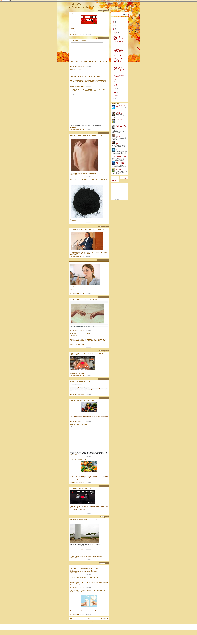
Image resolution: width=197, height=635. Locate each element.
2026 (114, 19)
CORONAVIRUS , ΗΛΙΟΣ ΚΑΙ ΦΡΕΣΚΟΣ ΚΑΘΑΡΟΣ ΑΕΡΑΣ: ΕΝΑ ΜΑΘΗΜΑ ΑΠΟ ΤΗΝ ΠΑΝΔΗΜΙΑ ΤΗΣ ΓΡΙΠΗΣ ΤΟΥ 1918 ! (121, 127)
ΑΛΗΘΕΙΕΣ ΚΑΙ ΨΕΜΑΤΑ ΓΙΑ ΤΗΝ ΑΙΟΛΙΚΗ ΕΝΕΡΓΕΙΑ (84, 519)
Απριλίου (115, 91)
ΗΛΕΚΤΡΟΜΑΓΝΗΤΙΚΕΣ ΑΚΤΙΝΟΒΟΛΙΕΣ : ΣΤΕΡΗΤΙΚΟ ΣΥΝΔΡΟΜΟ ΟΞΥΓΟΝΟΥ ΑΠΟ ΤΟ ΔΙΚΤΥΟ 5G (119, 156)
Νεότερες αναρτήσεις (74, 618)
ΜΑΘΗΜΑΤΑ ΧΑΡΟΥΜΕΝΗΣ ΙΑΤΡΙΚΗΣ (80, 333)
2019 (114, 29)
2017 (114, 97)
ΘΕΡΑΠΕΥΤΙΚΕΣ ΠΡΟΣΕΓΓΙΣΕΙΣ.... (79, 424)
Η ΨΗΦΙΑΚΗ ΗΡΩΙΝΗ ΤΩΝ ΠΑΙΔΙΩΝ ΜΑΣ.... (81, 488)
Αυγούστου (116, 85)
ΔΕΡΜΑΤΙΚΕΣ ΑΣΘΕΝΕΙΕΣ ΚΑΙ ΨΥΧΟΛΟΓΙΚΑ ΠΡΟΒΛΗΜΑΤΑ (86, 136)
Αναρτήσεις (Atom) (91, 621)
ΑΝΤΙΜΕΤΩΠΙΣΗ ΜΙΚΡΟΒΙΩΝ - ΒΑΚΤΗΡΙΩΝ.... (82, 552)
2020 (114, 28)
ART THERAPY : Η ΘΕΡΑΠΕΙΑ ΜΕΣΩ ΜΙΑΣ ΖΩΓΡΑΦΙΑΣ (84, 299)
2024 (114, 22)
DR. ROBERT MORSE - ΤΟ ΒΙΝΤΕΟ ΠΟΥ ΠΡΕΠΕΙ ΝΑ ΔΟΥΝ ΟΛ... (118, 56)
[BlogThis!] (87, 34)
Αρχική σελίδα (88, 618)
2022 (114, 25)
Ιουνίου (115, 88)
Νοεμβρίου (115, 81)
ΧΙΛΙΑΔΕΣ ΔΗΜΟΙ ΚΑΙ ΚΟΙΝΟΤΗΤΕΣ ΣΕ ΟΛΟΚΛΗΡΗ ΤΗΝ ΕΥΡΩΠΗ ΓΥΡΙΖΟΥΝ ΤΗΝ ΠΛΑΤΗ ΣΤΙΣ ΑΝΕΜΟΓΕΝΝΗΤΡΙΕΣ (87, 90)
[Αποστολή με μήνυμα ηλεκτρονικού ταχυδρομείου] (86, 34)
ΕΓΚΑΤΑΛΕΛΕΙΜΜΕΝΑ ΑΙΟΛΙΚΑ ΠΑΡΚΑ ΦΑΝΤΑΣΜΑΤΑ (84, 577)
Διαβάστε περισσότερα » (73, 127)
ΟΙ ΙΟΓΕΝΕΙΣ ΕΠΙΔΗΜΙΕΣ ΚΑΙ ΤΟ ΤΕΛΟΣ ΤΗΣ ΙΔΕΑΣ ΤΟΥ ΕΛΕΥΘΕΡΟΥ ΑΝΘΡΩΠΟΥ (121, 162)
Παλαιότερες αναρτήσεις (104, 618)
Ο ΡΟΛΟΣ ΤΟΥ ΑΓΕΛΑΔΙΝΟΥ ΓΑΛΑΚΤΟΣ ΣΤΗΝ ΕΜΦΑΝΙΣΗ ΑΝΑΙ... (118, 78)
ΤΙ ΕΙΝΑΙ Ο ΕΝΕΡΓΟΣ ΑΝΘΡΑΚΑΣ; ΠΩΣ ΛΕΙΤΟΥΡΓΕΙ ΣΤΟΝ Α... (118, 44)
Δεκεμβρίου (116, 32)
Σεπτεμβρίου (116, 84)
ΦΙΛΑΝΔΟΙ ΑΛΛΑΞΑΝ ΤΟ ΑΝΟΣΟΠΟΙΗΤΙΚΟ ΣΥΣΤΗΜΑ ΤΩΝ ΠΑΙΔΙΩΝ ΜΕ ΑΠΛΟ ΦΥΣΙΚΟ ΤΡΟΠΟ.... (121, 142)
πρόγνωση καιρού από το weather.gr (119, 199)
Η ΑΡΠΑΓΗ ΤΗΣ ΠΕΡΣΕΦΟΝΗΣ (78, 566)
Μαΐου (115, 89)
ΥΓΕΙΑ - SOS (75, 4)
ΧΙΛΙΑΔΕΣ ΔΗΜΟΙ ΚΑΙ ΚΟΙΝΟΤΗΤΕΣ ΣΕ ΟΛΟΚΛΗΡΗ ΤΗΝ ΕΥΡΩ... (118, 38)
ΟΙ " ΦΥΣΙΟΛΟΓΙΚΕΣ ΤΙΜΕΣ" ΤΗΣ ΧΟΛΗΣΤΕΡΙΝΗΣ (120, 113)
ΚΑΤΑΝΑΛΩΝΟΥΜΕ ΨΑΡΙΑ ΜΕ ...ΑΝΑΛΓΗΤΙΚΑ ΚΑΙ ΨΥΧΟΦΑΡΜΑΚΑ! (88, 229)
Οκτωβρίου (115, 82)
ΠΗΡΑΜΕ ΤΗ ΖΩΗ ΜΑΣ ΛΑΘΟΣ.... (79, 40)
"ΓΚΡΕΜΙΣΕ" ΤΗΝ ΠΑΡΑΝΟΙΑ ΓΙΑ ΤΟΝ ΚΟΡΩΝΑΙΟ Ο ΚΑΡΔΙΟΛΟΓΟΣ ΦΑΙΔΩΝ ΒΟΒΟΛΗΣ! (121, 135)
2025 (114, 21)
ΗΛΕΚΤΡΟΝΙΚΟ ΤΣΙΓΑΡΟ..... (77, 263)
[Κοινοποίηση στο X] (88, 34)
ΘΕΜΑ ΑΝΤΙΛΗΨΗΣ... (75, 69)
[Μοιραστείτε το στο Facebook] (89, 34)
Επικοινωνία (114, 180)
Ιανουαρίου (115, 95)
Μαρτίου (115, 92)
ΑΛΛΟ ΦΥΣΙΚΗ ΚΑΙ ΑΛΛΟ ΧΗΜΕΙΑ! (79, 459)
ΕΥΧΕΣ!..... (73, 13)
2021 (114, 26)
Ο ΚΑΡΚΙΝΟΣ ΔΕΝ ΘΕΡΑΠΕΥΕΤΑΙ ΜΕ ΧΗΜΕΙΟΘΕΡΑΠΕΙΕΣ (119, 120)
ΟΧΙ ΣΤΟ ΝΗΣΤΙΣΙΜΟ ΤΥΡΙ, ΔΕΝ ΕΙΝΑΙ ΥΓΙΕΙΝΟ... (121, 169)
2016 (114, 98)
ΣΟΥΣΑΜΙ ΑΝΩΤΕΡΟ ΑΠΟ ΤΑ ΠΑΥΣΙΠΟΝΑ (81, 382)
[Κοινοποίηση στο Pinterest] (90, 34)
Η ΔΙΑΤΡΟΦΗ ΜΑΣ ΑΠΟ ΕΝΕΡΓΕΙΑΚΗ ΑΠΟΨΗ (82, 400)
